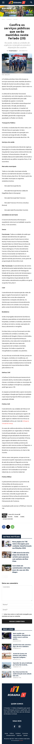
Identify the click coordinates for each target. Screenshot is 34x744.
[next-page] (6, 577)
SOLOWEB (21, 740)
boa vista (10, 516)
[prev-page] (3, 577)
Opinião (25, 735)
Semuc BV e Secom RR (14, 514)
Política (12, 733)
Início (3, 19)
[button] (3, 2)
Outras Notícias (11, 537)
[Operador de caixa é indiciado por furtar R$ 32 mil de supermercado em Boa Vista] (6, 665)
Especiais (19, 735)
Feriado (16, 19)
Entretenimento (10, 735)
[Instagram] (19, 726)
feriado (16, 516)
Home (6, 733)
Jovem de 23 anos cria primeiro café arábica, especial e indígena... (20, 655)
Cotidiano (9, 19)
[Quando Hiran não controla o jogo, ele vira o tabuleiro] (6, 647)
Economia (25, 733)
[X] (8, 527)
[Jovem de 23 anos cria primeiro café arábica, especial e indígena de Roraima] (6, 656)
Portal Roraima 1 (13, 50)
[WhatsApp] (12, 527)
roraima (22, 516)
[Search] (31, 2)
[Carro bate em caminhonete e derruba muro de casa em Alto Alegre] (6, 568)
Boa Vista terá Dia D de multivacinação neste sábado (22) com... (22, 673)
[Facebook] (4, 527)
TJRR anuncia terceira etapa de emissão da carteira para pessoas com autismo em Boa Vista (20, 557)
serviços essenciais (8, 518)
